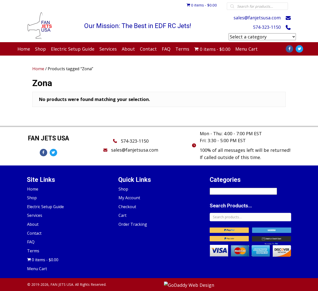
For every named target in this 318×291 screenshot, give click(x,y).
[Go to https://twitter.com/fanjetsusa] (299, 49)
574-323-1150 (267, 27)
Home (38, 68)
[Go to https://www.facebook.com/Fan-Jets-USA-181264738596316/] (289, 49)
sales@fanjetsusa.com (257, 18)
